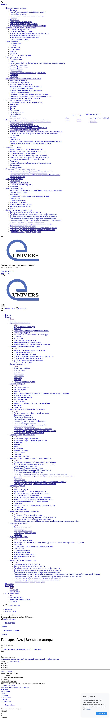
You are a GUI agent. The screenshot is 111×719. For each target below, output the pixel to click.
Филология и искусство (23, 527)
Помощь (4, 699)
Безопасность (6, 697)
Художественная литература (24, 327)
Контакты (4, 689)
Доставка (4, 695)
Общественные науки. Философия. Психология (31, 413)
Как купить (14, 590)
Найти (4, 711)
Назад (12, 319)
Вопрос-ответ (6, 701)
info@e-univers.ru (9, 619)
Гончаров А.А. (14, 662)
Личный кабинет (7, 271)
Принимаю (101, 713)
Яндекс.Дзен (10, 623)
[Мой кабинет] (2, 311)
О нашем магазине (16, 597)
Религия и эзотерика (21, 387)
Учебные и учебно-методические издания (29, 350)
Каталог (13, 321)
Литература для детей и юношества (27, 564)
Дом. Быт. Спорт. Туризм (23, 541)
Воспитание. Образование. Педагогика (28, 515)
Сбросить (13, 681)
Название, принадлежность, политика (15, 687)
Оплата (3, 693)
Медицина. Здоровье (21, 490)
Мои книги (5, 273)
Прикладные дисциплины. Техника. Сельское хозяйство (35, 462)
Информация (6, 691)
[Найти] (2, 647)
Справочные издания (22, 368)
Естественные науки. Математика (26, 439)
